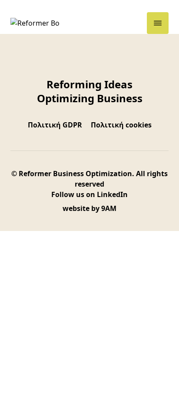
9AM (108, 208)
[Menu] (158, 23)
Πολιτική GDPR (55, 125)
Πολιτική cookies (121, 125)
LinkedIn (112, 194)
